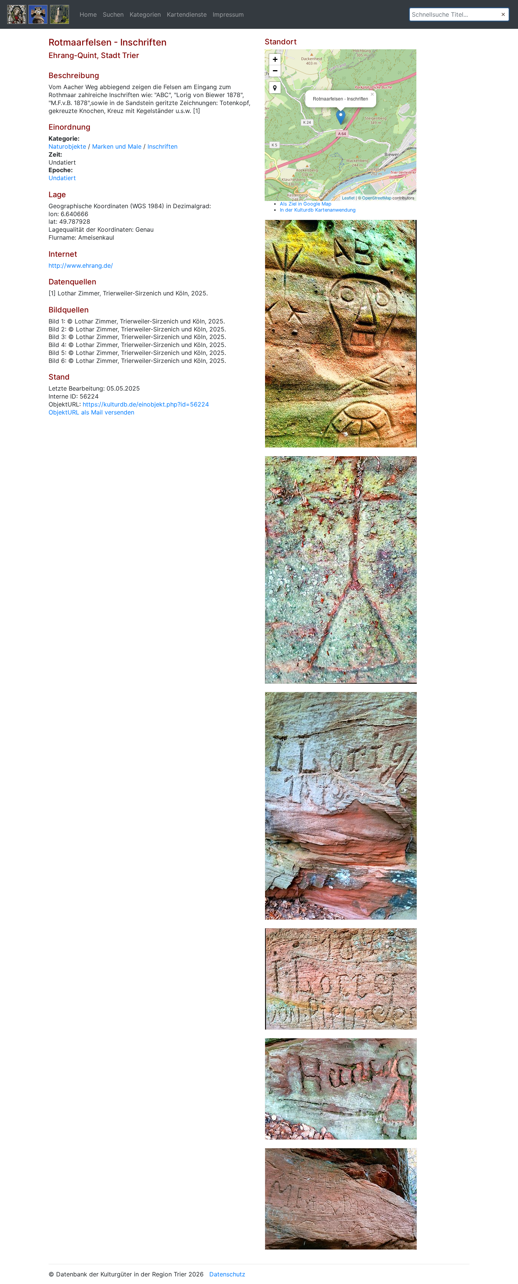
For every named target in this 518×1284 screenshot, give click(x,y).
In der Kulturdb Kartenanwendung (318, 210)
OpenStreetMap (376, 198)
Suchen (113, 14)
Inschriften (162, 146)
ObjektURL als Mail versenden (91, 412)
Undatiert (62, 178)
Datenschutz (227, 1274)
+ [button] (275, 59)
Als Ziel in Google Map (305, 204)
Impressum (228, 14)
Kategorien (145, 14)
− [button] (275, 70)
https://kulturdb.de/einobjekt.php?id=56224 (146, 404)
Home (88, 14)
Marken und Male (116, 146)
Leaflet (348, 198)
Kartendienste (187, 14)
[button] (503, 14)
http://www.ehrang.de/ (81, 265)
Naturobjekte (67, 146)
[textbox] (459, 14)
